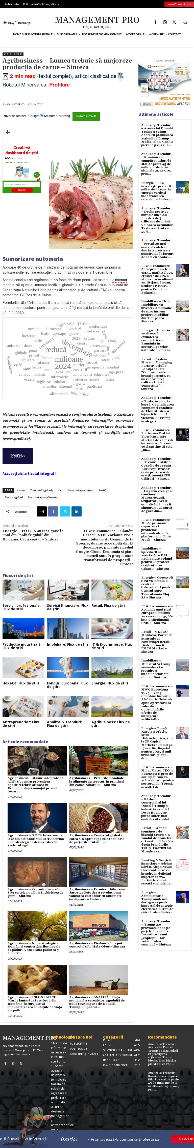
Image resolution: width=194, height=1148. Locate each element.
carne (21, 490)
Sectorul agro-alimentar (43, 497)
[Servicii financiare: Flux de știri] (68, 590)
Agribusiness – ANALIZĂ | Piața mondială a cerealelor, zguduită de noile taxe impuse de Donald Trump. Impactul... (97, 1002)
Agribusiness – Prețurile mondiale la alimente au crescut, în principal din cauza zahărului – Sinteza (96, 781)
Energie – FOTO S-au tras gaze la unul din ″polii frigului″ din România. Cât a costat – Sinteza (33, 535)
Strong (65, 116)
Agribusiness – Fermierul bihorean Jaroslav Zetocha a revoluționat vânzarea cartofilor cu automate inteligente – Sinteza (97, 894)
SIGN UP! (22, 190)
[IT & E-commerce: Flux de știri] (112, 628)
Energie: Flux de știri (109, 683)
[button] (185, 22)
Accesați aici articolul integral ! (29, 473)
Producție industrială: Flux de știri (22, 646)
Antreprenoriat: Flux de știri (21, 724)
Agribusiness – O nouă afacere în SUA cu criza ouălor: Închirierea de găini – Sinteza (35, 892)
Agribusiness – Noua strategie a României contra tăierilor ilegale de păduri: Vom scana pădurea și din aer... (34, 948)
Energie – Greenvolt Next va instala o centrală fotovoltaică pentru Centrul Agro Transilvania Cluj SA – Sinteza (157, 587)
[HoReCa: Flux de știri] (23, 667)
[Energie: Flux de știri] (112, 667)
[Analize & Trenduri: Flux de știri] (68, 706)
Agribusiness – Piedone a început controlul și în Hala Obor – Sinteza (97, 945)
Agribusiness (13, 54)
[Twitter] (174, 22)
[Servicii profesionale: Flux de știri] (23, 590)
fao (60, 490)
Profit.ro (18, 104)
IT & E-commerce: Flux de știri (111, 646)
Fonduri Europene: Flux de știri (67, 685)
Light (35, 116)
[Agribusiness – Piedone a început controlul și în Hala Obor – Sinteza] (98, 926)
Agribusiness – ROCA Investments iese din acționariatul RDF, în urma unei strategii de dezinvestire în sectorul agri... (36, 840)
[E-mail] (42, 511)
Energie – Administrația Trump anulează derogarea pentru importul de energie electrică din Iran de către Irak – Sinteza (157, 902)
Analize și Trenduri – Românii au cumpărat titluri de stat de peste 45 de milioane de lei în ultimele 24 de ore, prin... (156, 164)
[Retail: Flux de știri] (112, 590)
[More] (8, 132)
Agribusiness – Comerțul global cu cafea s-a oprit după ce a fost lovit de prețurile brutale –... (97, 839)
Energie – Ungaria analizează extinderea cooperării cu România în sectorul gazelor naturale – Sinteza (155, 340)
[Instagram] (164, 22)
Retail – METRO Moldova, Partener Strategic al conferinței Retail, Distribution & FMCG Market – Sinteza (156, 642)
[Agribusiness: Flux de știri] (112, 706)
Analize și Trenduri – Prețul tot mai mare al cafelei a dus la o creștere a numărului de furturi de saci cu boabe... (157, 249)
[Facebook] (155, 22)
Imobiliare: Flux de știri (67, 644)
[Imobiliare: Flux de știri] (68, 628)
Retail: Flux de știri (108, 605)
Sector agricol (13, 497)
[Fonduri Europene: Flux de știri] (68, 667)
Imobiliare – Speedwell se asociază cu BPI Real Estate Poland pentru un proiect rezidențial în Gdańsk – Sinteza (156, 558)
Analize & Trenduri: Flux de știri (64, 724)
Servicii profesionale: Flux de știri (22, 607)
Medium (50, 116)
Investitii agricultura (80, 490)
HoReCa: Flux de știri (21, 683)
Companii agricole (41, 490)
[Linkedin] (76, 511)
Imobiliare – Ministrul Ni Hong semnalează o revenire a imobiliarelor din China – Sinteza (155, 669)
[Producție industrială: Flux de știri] (23, 628)
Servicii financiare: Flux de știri (67, 607)
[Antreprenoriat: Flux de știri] (23, 706)
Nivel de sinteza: (16, 115)
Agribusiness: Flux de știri (110, 724)
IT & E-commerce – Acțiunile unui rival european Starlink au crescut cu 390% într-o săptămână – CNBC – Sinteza (157, 615)
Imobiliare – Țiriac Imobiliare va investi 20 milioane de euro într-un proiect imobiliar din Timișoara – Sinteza (156, 311)
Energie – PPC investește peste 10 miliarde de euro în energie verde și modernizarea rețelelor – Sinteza (156, 191)
